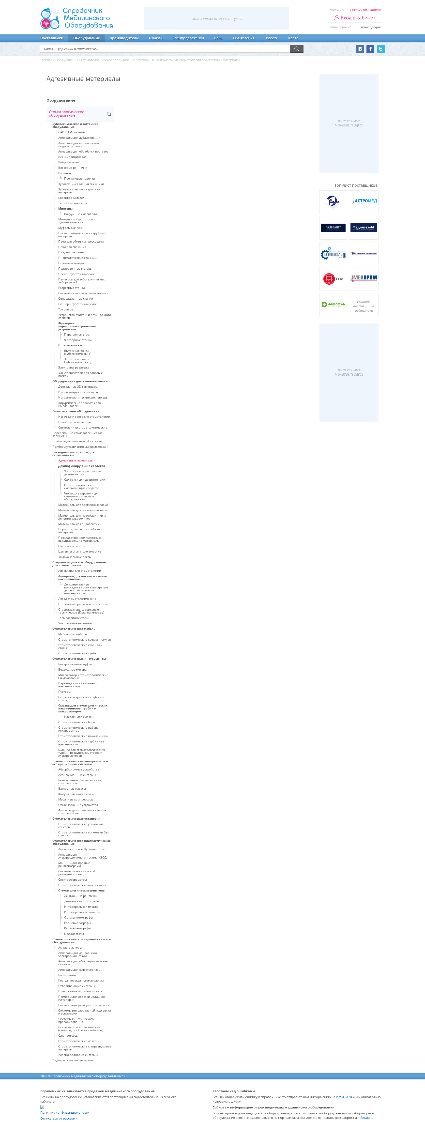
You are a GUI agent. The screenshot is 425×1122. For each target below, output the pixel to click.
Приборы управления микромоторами (80, 446)
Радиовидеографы (77, 923)
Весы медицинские (72, 157)
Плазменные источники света (80, 991)
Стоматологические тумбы (77, 653)
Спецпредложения (188, 38)
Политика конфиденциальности (64, 1112)
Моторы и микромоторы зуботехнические (75, 220)
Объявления (244, 38)
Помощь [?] (337, 9)
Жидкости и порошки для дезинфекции (82, 472)
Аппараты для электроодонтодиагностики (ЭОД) (82, 856)
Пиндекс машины (71, 252)
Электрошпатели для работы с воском (80, 374)
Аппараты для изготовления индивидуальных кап (79, 144)
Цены (218, 38)
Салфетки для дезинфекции (84, 479)
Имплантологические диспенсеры (83, 397)
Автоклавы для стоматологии (79, 570)
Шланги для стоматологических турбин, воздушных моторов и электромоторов (81, 752)
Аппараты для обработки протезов (83, 151)
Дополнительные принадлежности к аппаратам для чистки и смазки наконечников (86, 589)
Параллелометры (77, 334)
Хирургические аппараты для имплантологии (79, 404)
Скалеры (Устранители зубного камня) (81, 698)
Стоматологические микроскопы (82, 885)
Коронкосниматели (72, 198)
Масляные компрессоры (75, 799)
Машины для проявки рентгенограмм (74, 864)
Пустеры (64, 691)
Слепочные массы (71, 546)
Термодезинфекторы (73, 618)
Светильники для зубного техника (83, 293)
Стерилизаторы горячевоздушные (83, 604)
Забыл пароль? (340, 27)
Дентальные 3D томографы (78, 386)
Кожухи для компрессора (76, 794)
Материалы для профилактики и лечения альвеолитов (82, 517)
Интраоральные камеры (82, 912)
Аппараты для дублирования (79, 137)
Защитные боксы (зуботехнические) (77, 360)
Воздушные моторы (72, 669)
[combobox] (80, 114)
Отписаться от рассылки (58, 1118)
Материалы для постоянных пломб (83, 510)
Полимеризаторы (71, 263)
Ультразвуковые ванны (75, 623)
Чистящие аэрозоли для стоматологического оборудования (81, 496)
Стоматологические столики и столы (80, 646)
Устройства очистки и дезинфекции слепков (84, 316)
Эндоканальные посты (74, 557)
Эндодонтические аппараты (72, 1060)
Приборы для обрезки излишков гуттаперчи (82, 998)
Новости (271, 38)
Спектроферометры (72, 879)
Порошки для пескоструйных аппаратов (79, 530)
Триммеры (66, 309)
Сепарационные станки (75, 298)
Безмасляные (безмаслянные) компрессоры (80, 781)
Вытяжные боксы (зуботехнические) (77, 352)
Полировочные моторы (75, 268)
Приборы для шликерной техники (77, 441)
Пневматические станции (77, 258)
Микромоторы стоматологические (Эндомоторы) (83, 676)
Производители (124, 38)
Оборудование (86, 38)
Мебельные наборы (72, 634)
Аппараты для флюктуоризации (81, 969)
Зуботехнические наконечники (81, 184)
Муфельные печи (71, 228)
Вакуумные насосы (72, 788)
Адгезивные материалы (75, 460)
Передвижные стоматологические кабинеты (77, 434)
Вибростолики (68, 162)
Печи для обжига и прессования (82, 241)
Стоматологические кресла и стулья (84, 639)
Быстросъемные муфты (75, 664)
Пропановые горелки (79, 178)
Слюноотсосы (68, 1035)
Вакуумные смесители (80, 214)
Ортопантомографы (78, 917)
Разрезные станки (71, 288)
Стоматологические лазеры (78, 1041)
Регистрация (371, 27)
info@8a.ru (344, 1097)
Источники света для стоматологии (84, 416)
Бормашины (67, 975)
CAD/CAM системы (71, 132)
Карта (293, 38)
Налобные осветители (74, 422)
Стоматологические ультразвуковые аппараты (84, 1048)
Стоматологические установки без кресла (83, 833)
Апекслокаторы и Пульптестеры (81, 849)
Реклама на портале (365, 9)
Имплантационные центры (78, 392)
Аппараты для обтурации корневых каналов (84, 962)
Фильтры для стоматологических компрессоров (82, 811)
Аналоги (156, 38)
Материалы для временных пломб (83, 505)
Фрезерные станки (78, 340)
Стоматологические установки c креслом (81, 825)
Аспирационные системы (77, 775)
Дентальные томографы (81, 901)
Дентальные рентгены (80, 896)
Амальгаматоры (70, 947)
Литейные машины (72, 203)
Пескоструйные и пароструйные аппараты (81, 234)
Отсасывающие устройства (78, 805)
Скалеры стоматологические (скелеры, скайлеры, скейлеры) (80, 1028)
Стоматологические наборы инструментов (78, 729)
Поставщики (51, 38)
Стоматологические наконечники (83, 736)
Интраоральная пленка (81, 906)
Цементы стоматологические (79, 551)
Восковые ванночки (72, 167)
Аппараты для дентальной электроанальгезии (77, 954)
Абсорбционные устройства (78, 769)
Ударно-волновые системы (78, 1055)
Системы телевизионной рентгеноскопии (76, 872)
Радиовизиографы (77, 928)
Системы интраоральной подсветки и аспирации (84, 1012)
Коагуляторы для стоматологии (81, 980)
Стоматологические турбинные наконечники (81, 742)
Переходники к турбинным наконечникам (78, 684)
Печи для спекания (72, 247)
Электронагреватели (73, 367)
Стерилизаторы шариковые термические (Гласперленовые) (81, 611)
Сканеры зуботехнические (77, 304)
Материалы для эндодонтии (79, 524)
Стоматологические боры (76, 722)
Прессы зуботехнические (76, 274)
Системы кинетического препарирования (76, 1020)
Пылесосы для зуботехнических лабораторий (81, 280)
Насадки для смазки (78, 717)
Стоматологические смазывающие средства (81, 486)
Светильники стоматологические (82, 427)
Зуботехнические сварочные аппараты (79, 190)
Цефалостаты (74, 934)
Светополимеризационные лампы (83, 1005)
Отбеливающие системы (76, 986)
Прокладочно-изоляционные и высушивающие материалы (81, 539)
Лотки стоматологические (77, 598)
